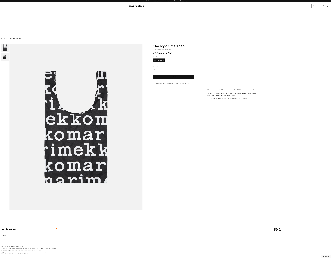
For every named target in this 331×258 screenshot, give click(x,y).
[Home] (1, 38)
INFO (208, 89)
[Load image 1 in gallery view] (5, 48)
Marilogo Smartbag (15, 38)
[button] (5, 6)
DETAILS (254, 89)
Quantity (156, 66)
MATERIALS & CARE (238, 89)
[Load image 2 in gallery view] (5, 57)
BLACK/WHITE (159, 60)
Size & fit (221, 89)
